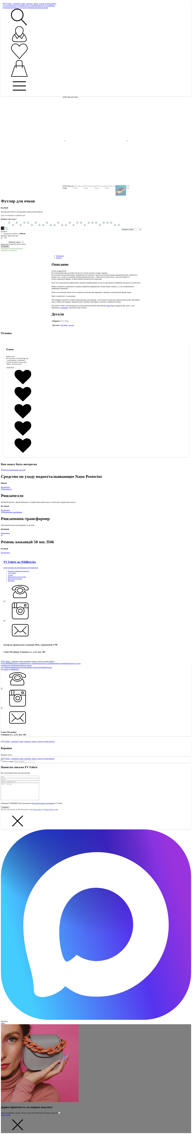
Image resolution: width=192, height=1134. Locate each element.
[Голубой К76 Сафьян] (71, 229)
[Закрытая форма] (6, 242)
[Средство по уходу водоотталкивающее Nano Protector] (13, 470)
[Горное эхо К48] (18, 229)
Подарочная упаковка (15, 234)
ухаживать (64, 308)
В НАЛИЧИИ (6, 663)
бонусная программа (37, 667)
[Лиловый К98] (101, 229)
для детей (27, 8)
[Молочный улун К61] (48, 229)
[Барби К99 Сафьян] (105, 229)
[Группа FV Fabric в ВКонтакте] (4, 621)
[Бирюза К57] (40, 229)
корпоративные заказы (39, 8)
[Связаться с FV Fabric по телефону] (96, 591)
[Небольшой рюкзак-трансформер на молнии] (11, 512)
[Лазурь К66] (52, 229)
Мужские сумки (28, 6)
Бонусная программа (15, 579)
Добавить (4, 231)
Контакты (11, 581)
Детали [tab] (58, 258)
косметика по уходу (16, 8)
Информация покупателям (17, 577)
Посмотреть (5, 487)
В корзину (5, 246)
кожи (109, 306)
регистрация (5, 1115)
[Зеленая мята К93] (90, 229)
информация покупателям (19, 667)
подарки (6, 8)
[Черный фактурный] (3, 229)
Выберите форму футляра (10, 236)
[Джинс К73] (67, 229)
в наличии (7, 6)
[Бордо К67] (56, 229)
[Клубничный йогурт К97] (97, 229)
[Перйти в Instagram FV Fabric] (96, 611)
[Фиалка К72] (63, 229)
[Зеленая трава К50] (25, 229)
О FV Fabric (12, 573)
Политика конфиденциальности (18, 571)
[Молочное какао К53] (37, 229)
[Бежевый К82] (74, 229)
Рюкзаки (37, 6)
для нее (71, 325)
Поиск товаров (9, 761)
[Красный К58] (44, 229)
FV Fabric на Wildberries (10, 669)
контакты (48, 667)
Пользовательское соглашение (43, 803)
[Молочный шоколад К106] (112, 229)
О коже (10, 575)
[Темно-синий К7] (10, 229)
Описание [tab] (60, 256)
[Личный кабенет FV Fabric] (96, 34)
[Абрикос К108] (120, 229)
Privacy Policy (37, 809)
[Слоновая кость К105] (108, 229)
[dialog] (96, 698)
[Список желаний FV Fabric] (96, 51)
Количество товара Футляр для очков (13, 244)
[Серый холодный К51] (29, 229)
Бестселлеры (60, 663)
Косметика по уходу (73, 663)
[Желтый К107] (116, 229)
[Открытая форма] (3, 242)
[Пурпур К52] (33, 229)
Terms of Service (50, 809)
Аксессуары (45, 6)
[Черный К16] (14, 229)
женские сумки (16, 6)
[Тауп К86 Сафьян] (82, 229)
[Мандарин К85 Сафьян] (78, 229)
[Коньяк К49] (22, 229)
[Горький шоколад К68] (59, 229)
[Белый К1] (6, 229)
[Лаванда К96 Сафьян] (93, 229)
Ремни (52, 6)
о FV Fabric (5, 667)
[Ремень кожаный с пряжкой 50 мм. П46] (2, 535)
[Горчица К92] (86, 229)
